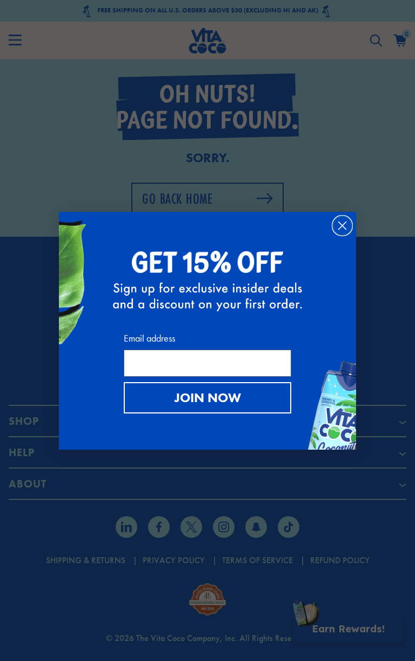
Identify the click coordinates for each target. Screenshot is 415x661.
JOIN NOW (208, 397)
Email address (149, 338)
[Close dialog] (342, 225)
